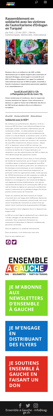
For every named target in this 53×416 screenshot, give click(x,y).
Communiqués (12, 34)
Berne (32, 32)
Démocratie (26, 34)
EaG (11, 32)
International (39, 34)
